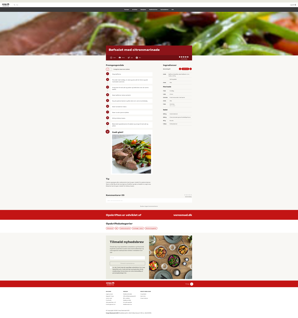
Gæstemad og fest (125, 228)
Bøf (117, 228)
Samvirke (143, 296)
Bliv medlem (126, 298)
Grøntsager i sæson (138, 228)
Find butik (108, 300)
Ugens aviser (109, 294)
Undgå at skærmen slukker (121, 69)
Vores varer (109, 298)
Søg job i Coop (110, 296)
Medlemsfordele (127, 294)
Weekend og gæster (151, 228)
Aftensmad (110, 228)
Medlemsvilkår (127, 300)
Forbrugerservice (110, 304)
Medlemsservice (127, 304)
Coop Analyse (144, 298)
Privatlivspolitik (127, 302)
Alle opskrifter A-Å (111, 302)
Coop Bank (143, 294)
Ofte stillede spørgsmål (129, 296)
